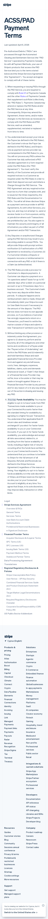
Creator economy (34, 713)
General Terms (13, 512)
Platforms (30, 702)
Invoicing (8, 710)
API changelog (32, 810)
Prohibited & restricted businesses (10, 861)
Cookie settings (11, 875)
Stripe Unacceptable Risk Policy (21, 575)
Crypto (7, 688)
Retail (28, 757)
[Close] (43, 906)
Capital (7, 673)
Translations (10, 564)
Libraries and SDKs (34, 814)
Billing (6, 669)
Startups (30, 655)
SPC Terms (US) (13, 541)
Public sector (32, 753)
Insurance (30, 732)
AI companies (32, 710)
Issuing (7, 713)
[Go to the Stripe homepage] (7, 636)
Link (6, 717)
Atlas (6, 658)
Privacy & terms (11, 854)
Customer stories (12, 836)
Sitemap (8, 871)
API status (31, 806)
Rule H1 (22, 93)
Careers (29, 836)
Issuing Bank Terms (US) (17, 549)
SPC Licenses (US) (14, 545)
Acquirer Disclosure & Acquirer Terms (23, 538)
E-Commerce (32, 669)
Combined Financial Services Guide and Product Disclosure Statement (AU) (22, 585)
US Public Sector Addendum (18, 613)
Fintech (29, 717)
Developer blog (33, 821)
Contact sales (32, 847)
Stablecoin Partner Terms (18, 556)
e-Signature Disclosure (16, 530)
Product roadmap (34, 832)
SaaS (28, 706)
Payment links (10, 728)
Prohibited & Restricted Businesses (22, 526)
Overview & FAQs (14, 508)
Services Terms (13, 516)
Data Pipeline (10, 691)
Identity (7, 706)
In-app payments (34, 688)
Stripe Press (31, 843)
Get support (10, 890)
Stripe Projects (33, 817)
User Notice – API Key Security (20, 578)
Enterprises (31, 651)
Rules (23, 96)
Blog (6, 839)
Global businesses (34, 684)
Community (9, 843)
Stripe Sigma (10, 750)
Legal (7, 501)
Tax (6, 754)
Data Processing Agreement (18, 560)
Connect (8, 684)
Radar (7, 739)
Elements (8, 695)
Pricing (7, 654)
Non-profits (31, 742)
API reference (32, 802)
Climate (7, 680)
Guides (7, 832)
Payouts (8, 735)
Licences (8, 868)
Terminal (8, 757)
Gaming (29, 721)
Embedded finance (35, 673)
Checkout (8, 676)
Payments (9, 732)
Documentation (33, 799)
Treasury (8, 761)
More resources (11, 879)
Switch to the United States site (19, 912)
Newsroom (31, 839)
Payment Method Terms (17, 553)
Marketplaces (32, 691)
